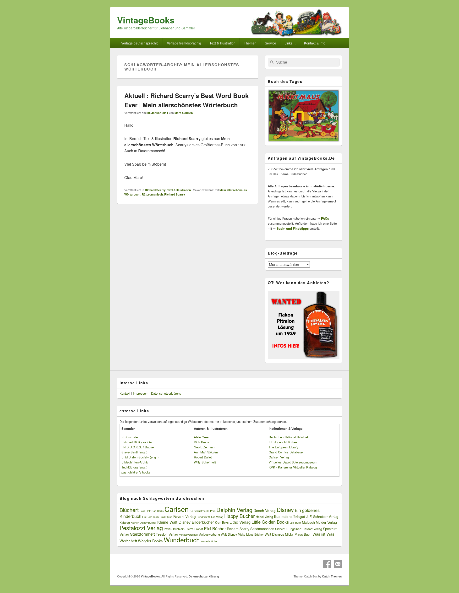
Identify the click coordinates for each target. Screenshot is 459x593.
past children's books (136, 472)
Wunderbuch (182, 539)
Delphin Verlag (234, 510)
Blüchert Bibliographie (136, 442)
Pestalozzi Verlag (141, 527)
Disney (285, 510)
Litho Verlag (240, 522)
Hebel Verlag (264, 517)
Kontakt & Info (314, 43)
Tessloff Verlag (167, 534)
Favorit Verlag (184, 516)
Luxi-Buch (295, 522)
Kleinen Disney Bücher (143, 522)
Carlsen (176, 509)
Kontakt (125, 393)
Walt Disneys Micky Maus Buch (288, 534)
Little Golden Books (270, 522)
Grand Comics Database (286, 452)
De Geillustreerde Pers (202, 511)
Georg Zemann (204, 447)
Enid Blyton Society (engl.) (139, 457)
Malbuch (308, 522)
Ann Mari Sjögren (206, 452)
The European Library (283, 447)
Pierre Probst (194, 529)
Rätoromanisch (152, 194)
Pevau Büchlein (174, 529)
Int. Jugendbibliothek (283, 442)
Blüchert (129, 509)
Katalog (125, 522)
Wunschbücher (209, 541)
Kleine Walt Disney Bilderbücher (185, 522)
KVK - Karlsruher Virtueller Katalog (293, 467)
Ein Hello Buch (150, 517)
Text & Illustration (179, 190)
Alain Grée (201, 437)
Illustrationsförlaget (289, 516)
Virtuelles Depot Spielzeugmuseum (293, 462)
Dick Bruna (201, 442)
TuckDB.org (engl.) (134, 467)
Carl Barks (158, 511)
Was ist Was (323, 534)
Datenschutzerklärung (166, 393)
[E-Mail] (338, 564)
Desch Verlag (264, 510)
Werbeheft (128, 540)
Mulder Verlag (326, 522)
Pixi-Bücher (215, 528)
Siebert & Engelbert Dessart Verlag (298, 529)
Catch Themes (332, 576)
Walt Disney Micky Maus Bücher (242, 534)
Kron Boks (222, 522)
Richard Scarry (155, 190)
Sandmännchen (262, 528)
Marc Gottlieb (184, 113)
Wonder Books (150, 540)
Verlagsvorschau (188, 534)
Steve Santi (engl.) (134, 452)
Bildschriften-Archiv (134, 462)
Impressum (140, 393)
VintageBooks (146, 20)
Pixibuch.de (129, 437)
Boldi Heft (145, 511)
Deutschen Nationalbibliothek (289, 437)
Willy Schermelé (205, 462)
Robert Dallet (203, 457)
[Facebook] (327, 564)
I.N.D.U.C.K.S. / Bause (137, 447)
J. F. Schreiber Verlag (322, 516)
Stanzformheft (142, 534)
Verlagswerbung (209, 534)
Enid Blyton (166, 517)
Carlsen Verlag (279, 457)
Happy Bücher (239, 515)
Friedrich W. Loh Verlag (210, 517)
